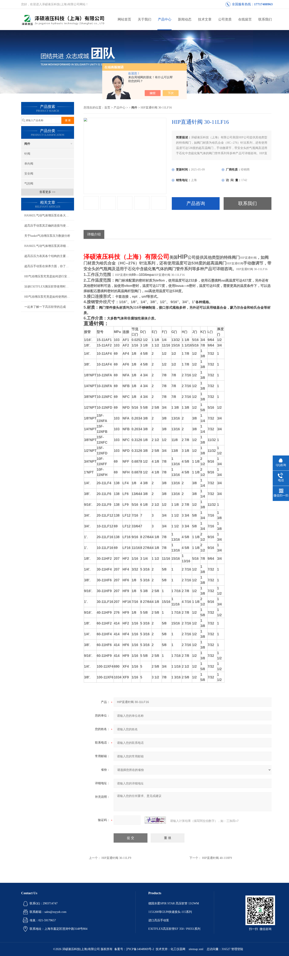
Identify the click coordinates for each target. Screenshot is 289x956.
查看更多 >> (47, 192)
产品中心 (164, 19)
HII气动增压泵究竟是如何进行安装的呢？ (49, 276)
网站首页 (124, 19)
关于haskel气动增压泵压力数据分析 (47, 235)
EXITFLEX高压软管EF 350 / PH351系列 (174, 928)
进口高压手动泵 (158, 920)
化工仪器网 (178, 949)
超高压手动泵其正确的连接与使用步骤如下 (49, 225)
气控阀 (28, 183)
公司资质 (225, 19)
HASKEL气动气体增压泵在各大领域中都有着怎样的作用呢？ (49, 215)
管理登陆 (237, 949)
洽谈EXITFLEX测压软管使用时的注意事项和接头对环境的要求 (49, 286)
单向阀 (28, 163)
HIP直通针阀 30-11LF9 (116, 858)
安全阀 (28, 173)
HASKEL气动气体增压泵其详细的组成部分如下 (49, 246)
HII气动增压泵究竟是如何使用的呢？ (48, 296)
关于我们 (144, 19)
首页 (107, 107)
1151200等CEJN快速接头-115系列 (170, 911)
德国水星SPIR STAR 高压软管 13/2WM (173, 903)
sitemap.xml (196, 949)
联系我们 (265, 19)
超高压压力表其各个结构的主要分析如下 (49, 256)
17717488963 (263, 4)
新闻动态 (184, 19)
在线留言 (245, 19)
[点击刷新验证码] (155, 820)
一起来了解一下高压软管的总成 (45, 306)
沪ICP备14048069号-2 (140, 949)
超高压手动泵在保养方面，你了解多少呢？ (49, 266)
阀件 (27, 143)
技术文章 (205, 19)
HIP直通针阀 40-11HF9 (217, 858)
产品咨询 (195, 203)
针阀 (27, 153)
